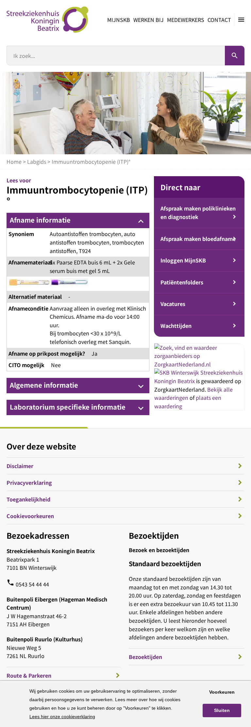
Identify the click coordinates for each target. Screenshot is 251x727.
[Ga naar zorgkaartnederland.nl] (199, 364)
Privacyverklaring (29, 482)
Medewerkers (185, 20)
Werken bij (148, 20)
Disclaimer (20, 466)
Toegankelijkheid (28, 499)
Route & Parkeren (29, 675)
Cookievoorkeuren (30, 516)
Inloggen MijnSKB (183, 260)
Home (14, 161)
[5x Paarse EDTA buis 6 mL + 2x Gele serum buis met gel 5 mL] (48, 283)
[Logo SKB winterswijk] (47, 20)
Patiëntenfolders (181, 282)
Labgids (36, 161)
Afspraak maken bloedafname (198, 239)
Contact (219, 20)
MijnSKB (118, 20)
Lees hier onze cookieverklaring (62, 716)
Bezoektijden (145, 657)
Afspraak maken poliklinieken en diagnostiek (198, 212)
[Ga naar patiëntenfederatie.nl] (177, 372)
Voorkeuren (222, 692)
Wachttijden (176, 326)
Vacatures (172, 304)
